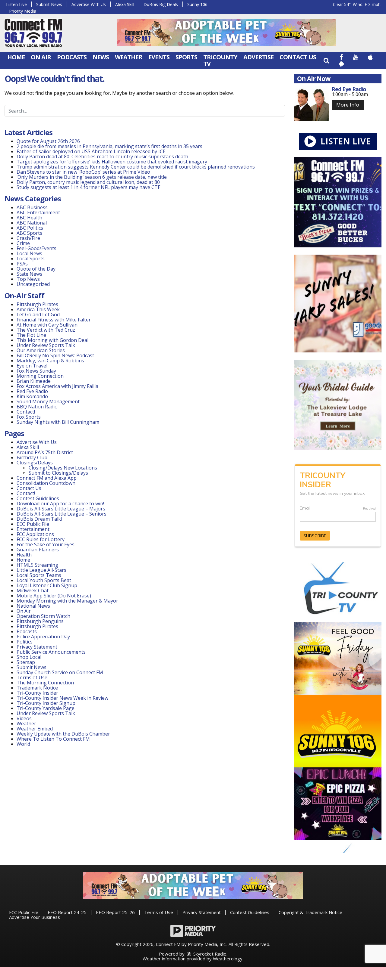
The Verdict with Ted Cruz (46, 330)
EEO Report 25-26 (115, 912)
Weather (128, 57)
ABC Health (29, 217)
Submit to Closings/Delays (58, 473)
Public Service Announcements (51, 652)
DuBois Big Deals (161, 4)
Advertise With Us (88, 4)
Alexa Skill (124, 4)
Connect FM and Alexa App (47, 478)
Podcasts (72, 57)
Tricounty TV (220, 60)
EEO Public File (33, 524)
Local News (29, 253)
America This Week (38, 309)
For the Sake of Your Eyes (45, 544)
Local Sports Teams (39, 575)
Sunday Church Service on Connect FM (60, 672)
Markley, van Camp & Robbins (50, 360)
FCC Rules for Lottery (41, 539)
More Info (347, 104)
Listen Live (16, 4)
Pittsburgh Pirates (37, 304)
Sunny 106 (197, 4)
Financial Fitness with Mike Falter (54, 319)
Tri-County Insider (37, 693)
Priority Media (22, 11)
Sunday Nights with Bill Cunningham (58, 422)
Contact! (26, 411)
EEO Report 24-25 (67, 912)
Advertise (258, 57)
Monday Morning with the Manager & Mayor (67, 600)
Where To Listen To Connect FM (53, 739)
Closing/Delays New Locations (63, 467)
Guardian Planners (38, 549)
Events (158, 57)
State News (29, 274)
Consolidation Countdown (46, 483)
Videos (24, 718)
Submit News (49, 4)
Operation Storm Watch (43, 616)
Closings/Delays (35, 462)
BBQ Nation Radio (37, 406)
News (101, 57)
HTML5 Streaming (37, 565)
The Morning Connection (45, 682)
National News (33, 606)
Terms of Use (32, 677)
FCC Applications (35, 534)
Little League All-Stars (41, 570)
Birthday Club (32, 457)
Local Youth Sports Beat (44, 580)
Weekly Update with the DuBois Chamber (63, 733)
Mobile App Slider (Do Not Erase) (54, 595)
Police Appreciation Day (43, 636)
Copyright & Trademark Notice (310, 912)
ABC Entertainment (38, 212)
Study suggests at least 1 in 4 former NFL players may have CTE (88, 187)
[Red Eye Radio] (311, 103)
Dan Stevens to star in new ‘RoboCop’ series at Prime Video (83, 172)
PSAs (22, 263)
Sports (186, 57)
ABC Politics (30, 228)
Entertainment (33, 529)
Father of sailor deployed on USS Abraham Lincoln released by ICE (91, 151)
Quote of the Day (36, 268)
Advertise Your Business (34, 917)
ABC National (32, 222)
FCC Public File (23, 912)
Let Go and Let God (38, 314)
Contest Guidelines (38, 498)
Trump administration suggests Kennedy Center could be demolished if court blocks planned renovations (136, 166)
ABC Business (32, 207)
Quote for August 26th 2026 (48, 141)
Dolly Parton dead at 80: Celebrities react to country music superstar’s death (102, 156)
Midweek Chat (33, 590)
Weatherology (227, 959)
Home (16, 57)
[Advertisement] (226, 32)
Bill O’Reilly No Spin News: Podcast (55, 355)
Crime (23, 243)
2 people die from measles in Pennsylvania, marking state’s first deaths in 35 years (109, 146)
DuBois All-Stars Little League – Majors (61, 508)
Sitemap (26, 662)
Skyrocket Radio (209, 954)
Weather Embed (35, 728)
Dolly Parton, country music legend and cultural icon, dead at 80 (88, 182)
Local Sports (31, 258)
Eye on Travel (32, 365)
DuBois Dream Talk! (39, 519)
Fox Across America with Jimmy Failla (57, 386)
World (23, 744)
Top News (28, 279)
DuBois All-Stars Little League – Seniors (61, 513)
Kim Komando (32, 396)
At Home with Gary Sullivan (47, 324)
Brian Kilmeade (34, 381)
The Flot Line (31, 335)
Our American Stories (41, 350)
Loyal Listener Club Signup (47, 585)
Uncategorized (33, 284)
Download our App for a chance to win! (60, 503)
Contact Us (298, 57)
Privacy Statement (37, 646)
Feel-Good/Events (36, 248)
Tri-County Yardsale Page (45, 708)
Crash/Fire (28, 238)
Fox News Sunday (36, 370)
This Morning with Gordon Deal (52, 340)
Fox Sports (29, 417)
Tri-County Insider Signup (46, 703)
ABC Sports (29, 233)
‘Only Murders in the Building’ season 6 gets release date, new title (92, 177)
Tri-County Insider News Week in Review (62, 698)
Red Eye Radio (32, 391)
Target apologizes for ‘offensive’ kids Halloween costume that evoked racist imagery (112, 161)
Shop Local (29, 657)
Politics (25, 641)
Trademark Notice (37, 687)
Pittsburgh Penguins (40, 621)
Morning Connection (40, 376)
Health (24, 554)
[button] (326, 60)
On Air (41, 57)
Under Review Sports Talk (46, 345)
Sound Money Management (48, 401)
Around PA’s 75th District (45, 452)
